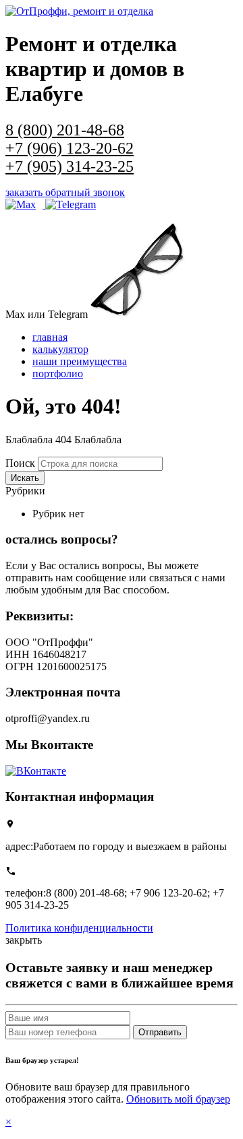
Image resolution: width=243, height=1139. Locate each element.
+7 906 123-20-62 (168, 893)
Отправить (160, 1032)
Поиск (20, 463)
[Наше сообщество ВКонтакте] (35, 771)
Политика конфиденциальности (79, 928)
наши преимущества (79, 361)
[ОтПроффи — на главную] (79, 11)
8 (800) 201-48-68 (85, 893)
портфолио (57, 373)
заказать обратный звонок (65, 192)
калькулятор (60, 349)
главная (50, 337)
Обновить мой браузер (178, 1099)
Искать (25, 478)
